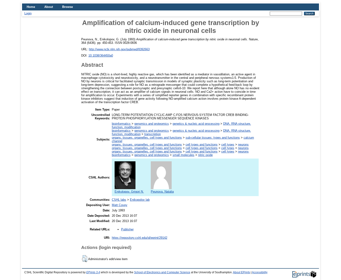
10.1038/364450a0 (100, 55)
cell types (227, 144)
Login (28, 13)
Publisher (127, 229)
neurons (243, 144)
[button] (84, 258)
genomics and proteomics (151, 123)
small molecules (183, 155)
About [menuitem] (48, 7)
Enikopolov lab (140, 199)
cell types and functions (202, 144)
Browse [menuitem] (67, 7)
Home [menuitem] (31, 7)
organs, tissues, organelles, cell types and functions (147, 137)
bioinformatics (121, 123)
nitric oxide (205, 155)
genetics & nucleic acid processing (196, 123)
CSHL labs (119, 199)
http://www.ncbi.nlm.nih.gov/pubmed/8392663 (119, 49)
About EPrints (241, 272)
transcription (152, 134)
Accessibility (259, 272)
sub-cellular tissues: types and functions (213, 137)
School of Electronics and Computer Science (162, 272)
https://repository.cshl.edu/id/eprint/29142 (139, 237)
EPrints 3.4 (93, 272)
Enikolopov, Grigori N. (129, 191)
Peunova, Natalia (162, 191)
